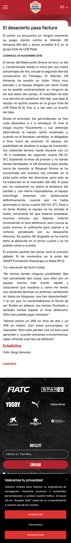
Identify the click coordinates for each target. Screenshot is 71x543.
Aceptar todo (35, 514)
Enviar (35, 464)
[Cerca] (66, 479)
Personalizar (36, 524)
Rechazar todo (35, 534)
